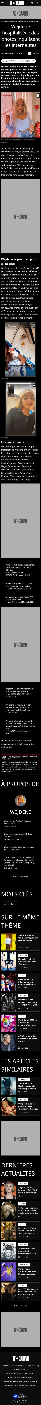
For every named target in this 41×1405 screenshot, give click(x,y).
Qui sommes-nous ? (31, 1366)
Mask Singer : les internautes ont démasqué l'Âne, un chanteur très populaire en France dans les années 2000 (27, 985)
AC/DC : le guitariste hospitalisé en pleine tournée (27, 1038)
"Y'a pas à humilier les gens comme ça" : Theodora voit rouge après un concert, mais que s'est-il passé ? (28, 1110)
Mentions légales (19, 1370)
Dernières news (12, 21)
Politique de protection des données (19, 1377)
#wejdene (10, 705)
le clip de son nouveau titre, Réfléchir (19, 271)
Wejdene (22, 21)
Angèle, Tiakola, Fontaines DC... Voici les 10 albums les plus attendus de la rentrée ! (28, 1192)
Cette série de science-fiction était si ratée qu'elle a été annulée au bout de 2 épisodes (28, 1212)
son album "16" (13, 165)
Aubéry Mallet (15, 757)
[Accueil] (17, 3)
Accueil (3, 21)
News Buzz (10, 904)
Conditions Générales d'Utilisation (12, 1366)
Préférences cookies (29, 1385)
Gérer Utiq (18, 1385)
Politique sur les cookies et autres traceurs (19, 1374)
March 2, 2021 (25, 575)
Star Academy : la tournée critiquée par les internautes (28, 938)
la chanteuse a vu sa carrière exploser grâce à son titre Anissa (20, 155)
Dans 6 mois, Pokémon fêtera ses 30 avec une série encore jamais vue (27, 1273)
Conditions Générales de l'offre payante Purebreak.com (19, 1381)
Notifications (9, 1385)
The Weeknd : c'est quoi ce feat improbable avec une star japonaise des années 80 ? (27, 1253)
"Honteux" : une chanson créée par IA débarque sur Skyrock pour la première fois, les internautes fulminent (28, 1006)
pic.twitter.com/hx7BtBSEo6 (17, 707)
